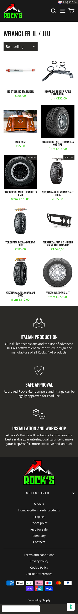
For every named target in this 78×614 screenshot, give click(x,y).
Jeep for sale (39, 529)
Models (39, 504)
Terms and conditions (39, 555)
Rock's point (39, 523)
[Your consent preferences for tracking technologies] (71, 607)
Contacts (39, 542)
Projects (39, 517)
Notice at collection (20, 609)
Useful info (38, 493)
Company (39, 536)
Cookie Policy (39, 567)
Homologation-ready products (39, 510)
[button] (68, 2)
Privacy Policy (39, 561)
